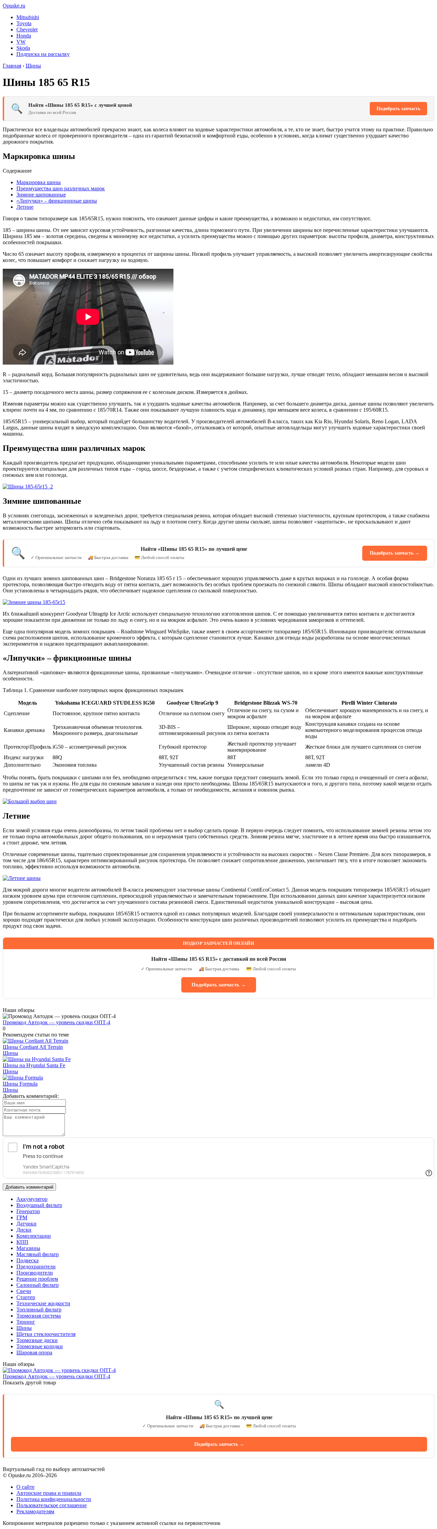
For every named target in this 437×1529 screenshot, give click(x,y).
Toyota (23, 23)
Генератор (28, 1211)
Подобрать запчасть (398, 108)
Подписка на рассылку (43, 54)
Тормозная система (38, 1316)
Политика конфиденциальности (53, 1499)
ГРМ (21, 1217)
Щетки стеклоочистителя (45, 1334)
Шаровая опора (34, 1352)
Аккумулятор (31, 1199)
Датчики (26, 1223)
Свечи (23, 1291)
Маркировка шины (38, 182)
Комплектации (33, 1236)
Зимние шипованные (41, 194)
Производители (34, 1273)
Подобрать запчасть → (395, 553)
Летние (24, 207)
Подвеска (27, 1260)
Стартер (25, 1297)
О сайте (25, 1487)
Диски (23, 1230)
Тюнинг (25, 1322)
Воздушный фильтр (39, 1205)
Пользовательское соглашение (51, 1505)
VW (21, 42)
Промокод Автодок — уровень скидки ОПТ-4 (56, 1022)
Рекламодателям (35, 1511)
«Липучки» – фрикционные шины (56, 201)
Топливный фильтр (38, 1309)
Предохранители (36, 1266)
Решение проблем (37, 1279)
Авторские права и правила (48, 1493)
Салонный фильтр (37, 1285)
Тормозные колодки (39, 1346)
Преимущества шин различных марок (60, 188)
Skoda (23, 48)
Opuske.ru (14, 6)
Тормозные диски (37, 1340)
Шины (10, 1053)
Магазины (28, 1248)
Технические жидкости (43, 1303)
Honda (23, 36)
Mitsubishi (27, 17)
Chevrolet (27, 29)
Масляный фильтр (37, 1254)
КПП (22, 1242)
